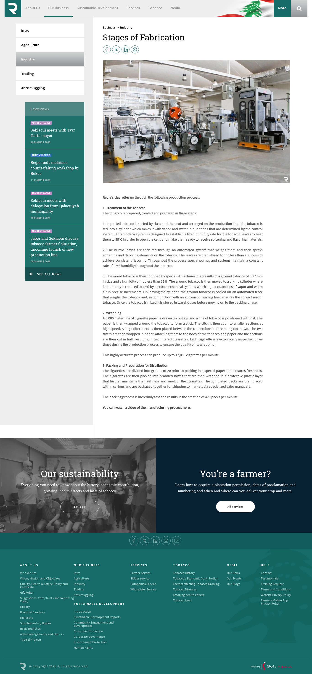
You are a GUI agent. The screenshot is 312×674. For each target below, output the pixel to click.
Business (109, 27)
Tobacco (155, 8)
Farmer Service (140, 572)
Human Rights (83, 647)
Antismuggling (33, 88)
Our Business (58, 8)
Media (175, 8)
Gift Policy (27, 592)
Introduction (82, 611)
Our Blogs (233, 583)
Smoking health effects (188, 594)
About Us (32, 8)
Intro (25, 30)
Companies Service (143, 583)
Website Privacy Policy (276, 594)
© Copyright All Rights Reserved (58, 666)
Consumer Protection (88, 631)
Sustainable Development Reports (97, 617)
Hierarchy (26, 617)
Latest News (40, 109)
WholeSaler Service (143, 589)
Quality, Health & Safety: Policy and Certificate (44, 585)
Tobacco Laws (182, 600)
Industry (126, 27)
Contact (266, 572)
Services (133, 8)
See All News (49, 274)
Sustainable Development (97, 8)
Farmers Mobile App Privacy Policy (274, 602)
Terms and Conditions (276, 589)
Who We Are (28, 572)
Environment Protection (90, 642)
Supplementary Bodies (35, 623)
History (25, 606)
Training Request (272, 583)
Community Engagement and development (94, 624)
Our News (233, 572)
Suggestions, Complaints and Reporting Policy (47, 599)
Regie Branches (30, 628)
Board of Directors (32, 612)
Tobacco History (184, 572)
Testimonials (269, 578)
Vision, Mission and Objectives (40, 578)
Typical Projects (31, 639)
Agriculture (30, 45)
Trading (27, 73)
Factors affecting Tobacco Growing (196, 583)
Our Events (234, 578)
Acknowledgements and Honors (42, 634)
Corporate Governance (89, 636)
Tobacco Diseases (185, 589)
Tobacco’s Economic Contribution (195, 578)
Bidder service (139, 578)
